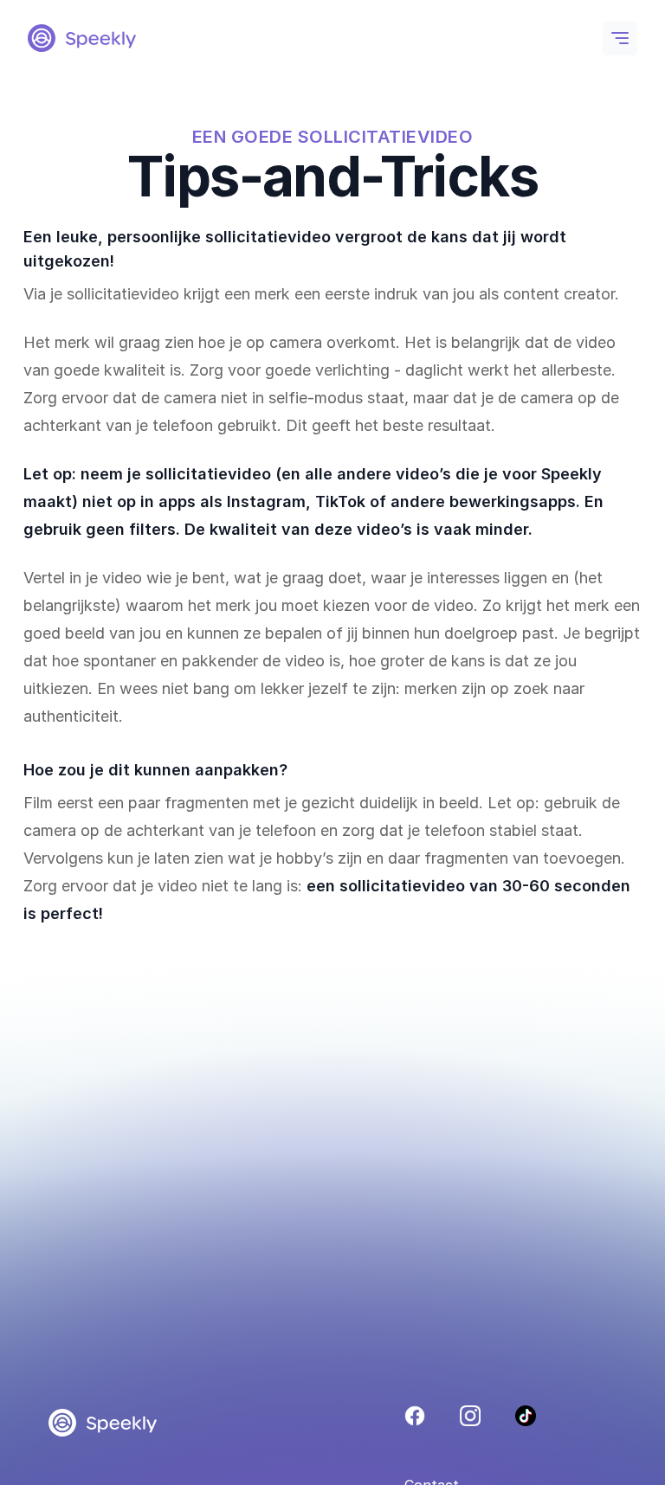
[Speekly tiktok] (525, 1415)
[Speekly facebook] (414, 1415)
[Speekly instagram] (470, 1415)
